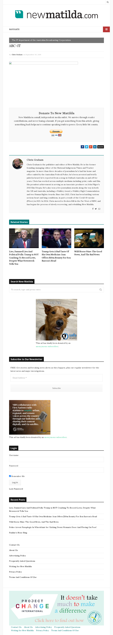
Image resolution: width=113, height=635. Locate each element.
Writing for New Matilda (20, 566)
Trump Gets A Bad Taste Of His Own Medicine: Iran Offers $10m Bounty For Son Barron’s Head (56, 256)
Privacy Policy (15, 572)
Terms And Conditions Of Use (23, 577)
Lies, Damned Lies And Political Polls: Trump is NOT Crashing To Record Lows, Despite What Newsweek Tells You (24, 257)
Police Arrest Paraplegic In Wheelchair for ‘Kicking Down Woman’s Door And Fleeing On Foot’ (53, 527)
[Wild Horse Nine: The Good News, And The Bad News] (89, 238)
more (100, 146)
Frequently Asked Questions (22, 561)
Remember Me (18, 476)
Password (13, 465)
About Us (13, 550)
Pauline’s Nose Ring (18, 532)
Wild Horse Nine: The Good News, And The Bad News (88, 253)
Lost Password (16, 489)
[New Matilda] (56, 14)
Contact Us (14, 545)
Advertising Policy (17, 555)
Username (14, 455)
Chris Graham (17, 55)
